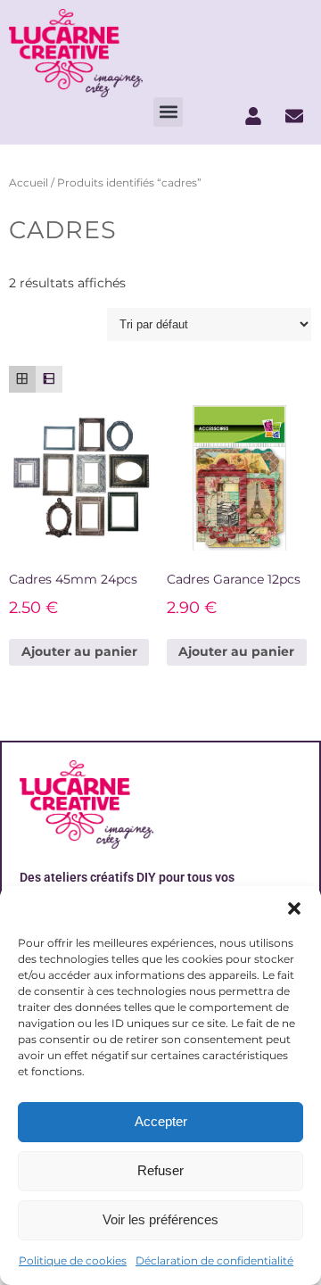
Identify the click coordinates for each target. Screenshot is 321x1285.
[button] (294, 908)
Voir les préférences (160, 1219)
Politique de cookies (73, 1260)
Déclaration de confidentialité (214, 1260)
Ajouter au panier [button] (79, 651)
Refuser (160, 1170)
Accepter (161, 1121)
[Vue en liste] (49, 379)
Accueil (28, 182)
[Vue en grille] (22, 379)
